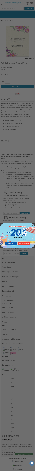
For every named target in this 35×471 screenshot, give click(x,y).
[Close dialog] (32, 225)
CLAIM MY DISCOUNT (24, 243)
